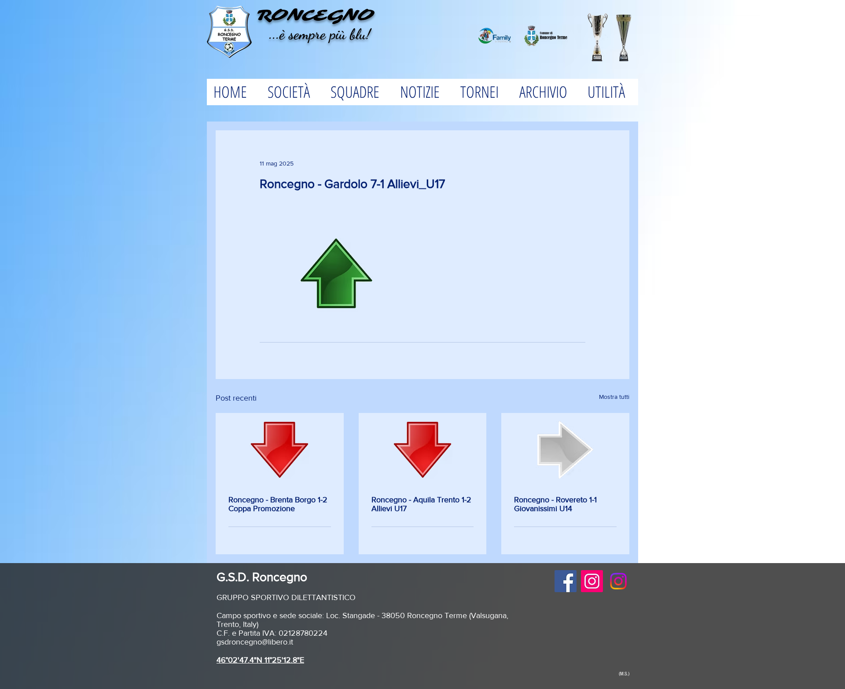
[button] (292, 92)
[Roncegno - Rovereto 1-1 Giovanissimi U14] (565, 450)
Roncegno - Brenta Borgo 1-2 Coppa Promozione (277, 504)
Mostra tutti (614, 396)
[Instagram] (592, 581)
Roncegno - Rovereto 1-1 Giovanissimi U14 (555, 504)
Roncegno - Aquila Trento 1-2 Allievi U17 (421, 504)
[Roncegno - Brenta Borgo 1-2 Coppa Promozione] (280, 450)
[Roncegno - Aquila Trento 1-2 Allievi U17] (423, 450)
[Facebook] (566, 581)
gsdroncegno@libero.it (255, 641)
